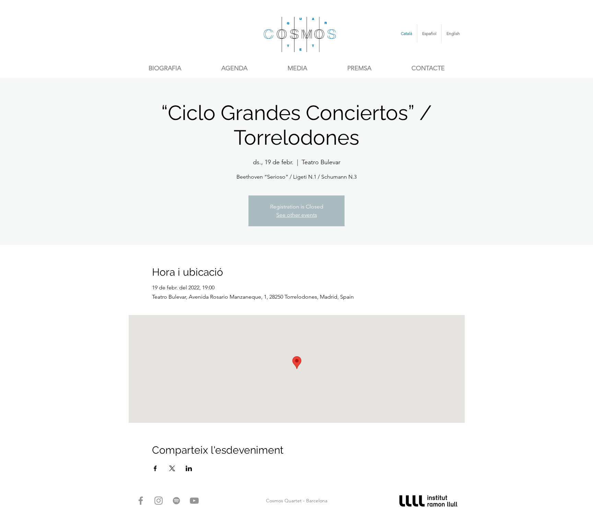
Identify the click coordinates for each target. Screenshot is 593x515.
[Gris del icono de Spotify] (176, 500)
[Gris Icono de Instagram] (158, 500)
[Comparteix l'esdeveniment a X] (172, 468)
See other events (296, 215)
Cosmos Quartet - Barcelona (296, 501)
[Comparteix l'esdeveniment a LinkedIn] (189, 468)
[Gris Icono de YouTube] (194, 500)
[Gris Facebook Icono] (140, 500)
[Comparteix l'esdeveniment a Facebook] (155, 468)
